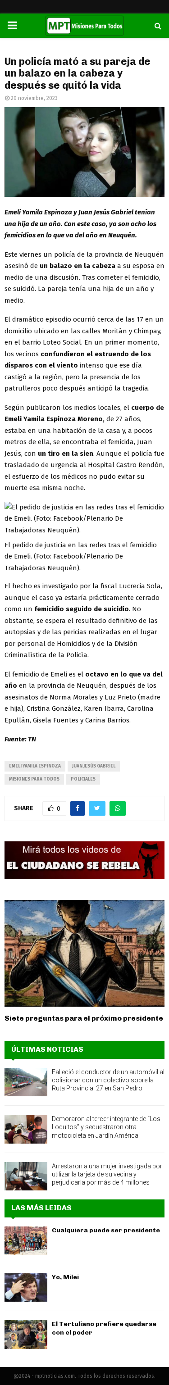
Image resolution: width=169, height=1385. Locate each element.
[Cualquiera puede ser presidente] (26, 1240)
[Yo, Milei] (26, 1287)
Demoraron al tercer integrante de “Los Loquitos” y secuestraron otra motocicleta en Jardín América (106, 1127)
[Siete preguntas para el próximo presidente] (84, 953)
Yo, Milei (65, 1277)
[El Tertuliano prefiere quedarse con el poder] (26, 1334)
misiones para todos (34, 779)
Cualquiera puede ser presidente (106, 1230)
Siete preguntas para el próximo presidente (84, 1018)
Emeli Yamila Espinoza (35, 766)
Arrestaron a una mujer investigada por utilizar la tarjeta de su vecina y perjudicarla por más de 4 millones (107, 1174)
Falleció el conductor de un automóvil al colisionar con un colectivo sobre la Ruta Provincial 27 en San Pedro (108, 1080)
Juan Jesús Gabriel (93, 766)
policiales (83, 779)
